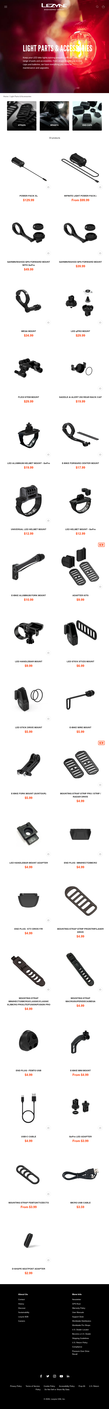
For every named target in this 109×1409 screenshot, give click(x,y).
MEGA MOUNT (28, 331)
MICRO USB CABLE (80, 1202)
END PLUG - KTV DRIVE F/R (28, 929)
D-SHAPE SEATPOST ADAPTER (28, 1269)
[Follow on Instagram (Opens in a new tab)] (54, 1376)
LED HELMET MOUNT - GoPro (80, 529)
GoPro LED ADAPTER (80, 1136)
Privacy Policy (16, 1386)
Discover (22, 1308)
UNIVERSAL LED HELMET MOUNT (28, 529)
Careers (21, 1321)
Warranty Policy (78, 1308)
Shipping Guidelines (80, 1338)
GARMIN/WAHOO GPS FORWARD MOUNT (80, 262)
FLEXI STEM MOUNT (28, 397)
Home (5, 96)
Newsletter (76, 1299)
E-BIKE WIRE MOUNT (80, 727)
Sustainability (23, 1312)
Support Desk (78, 1317)
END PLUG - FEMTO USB (28, 1070)
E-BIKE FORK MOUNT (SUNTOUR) (28, 793)
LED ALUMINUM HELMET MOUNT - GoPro (28, 463)
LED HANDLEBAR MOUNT (28, 661)
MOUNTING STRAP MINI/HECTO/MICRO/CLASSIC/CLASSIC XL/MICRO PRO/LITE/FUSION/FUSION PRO (28, 1001)
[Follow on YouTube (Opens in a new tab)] (61, 1376)
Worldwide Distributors (81, 1321)
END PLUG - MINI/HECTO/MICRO (80, 863)
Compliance (77, 1347)
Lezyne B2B (23, 1317)
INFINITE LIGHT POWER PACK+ (80, 196)
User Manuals (78, 1312)
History (21, 1304)
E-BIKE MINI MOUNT (80, 1070)
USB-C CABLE (28, 1136)
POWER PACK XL (29, 196)
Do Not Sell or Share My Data (57, 1389)
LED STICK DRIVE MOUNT (28, 727)
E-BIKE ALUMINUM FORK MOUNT (28, 595)
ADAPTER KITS (80, 595)
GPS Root (76, 1304)
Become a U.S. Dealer (81, 1334)
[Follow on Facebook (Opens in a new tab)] (41, 1376)
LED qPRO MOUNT (80, 331)
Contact (21, 1299)
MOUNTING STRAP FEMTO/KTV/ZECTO (29, 1202)
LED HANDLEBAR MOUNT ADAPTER (28, 863)
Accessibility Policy (67, 1386)
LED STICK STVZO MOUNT (80, 661)
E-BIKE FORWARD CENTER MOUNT (80, 463)
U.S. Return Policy (79, 1342)
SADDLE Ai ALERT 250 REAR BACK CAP (80, 397)
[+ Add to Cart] (48, 187)
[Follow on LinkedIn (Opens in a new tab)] (68, 1376)
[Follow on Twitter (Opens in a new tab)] (48, 1376)
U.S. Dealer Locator (80, 1330)
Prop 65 (82, 1386)
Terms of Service (33, 1386)
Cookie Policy (49, 1386)
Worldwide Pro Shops (81, 1325)
